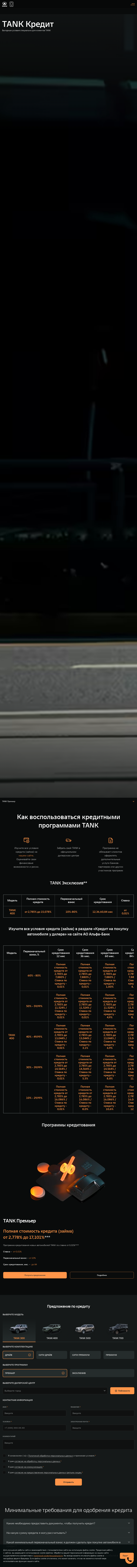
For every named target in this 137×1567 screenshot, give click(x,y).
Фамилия (75, 1407)
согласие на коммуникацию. (28, 1466)
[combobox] (53, 1390)
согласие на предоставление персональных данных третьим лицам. (48, 1472)
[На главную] (4, 4)
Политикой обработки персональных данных (50, 1455)
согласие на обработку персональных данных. (37, 1461)
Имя (4, 1407)
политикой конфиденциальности (48, 1555)
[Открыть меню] (133, 4)
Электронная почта (79, 1422)
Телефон (6, 1422)
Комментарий (9, 1436)
